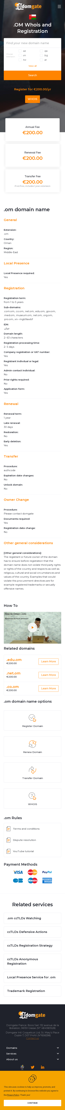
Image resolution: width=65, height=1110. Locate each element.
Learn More (48, 661)
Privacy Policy (13, 1095)
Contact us (32, 1038)
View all (33, 66)
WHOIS (32, 99)
